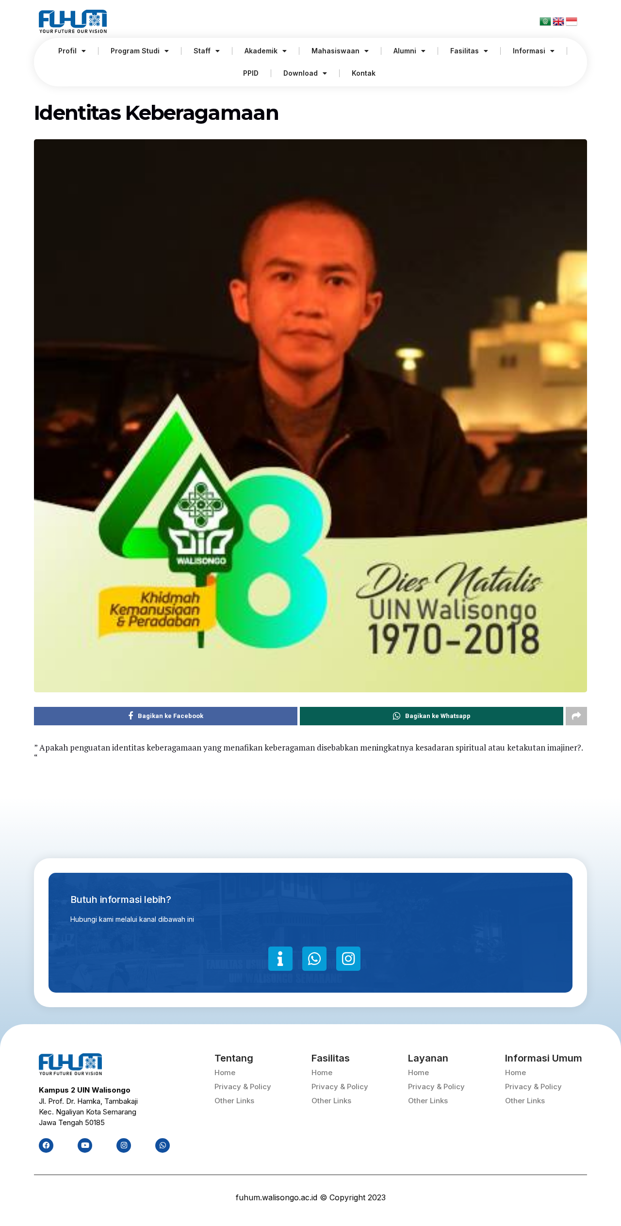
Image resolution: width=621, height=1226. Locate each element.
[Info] (280, 959)
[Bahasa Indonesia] (571, 21)
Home (224, 1072)
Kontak (364, 73)
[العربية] (546, 21)
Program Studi (135, 51)
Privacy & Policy (242, 1086)
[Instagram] (348, 959)
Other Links (234, 1100)
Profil (67, 51)
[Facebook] (46, 1145)
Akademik (261, 51)
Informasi (529, 51)
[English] (559, 21)
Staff (202, 51)
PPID (251, 73)
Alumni (404, 51)
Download (300, 73)
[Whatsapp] (314, 959)
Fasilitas (464, 51)
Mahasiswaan (335, 51)
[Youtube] (85, 1145)
